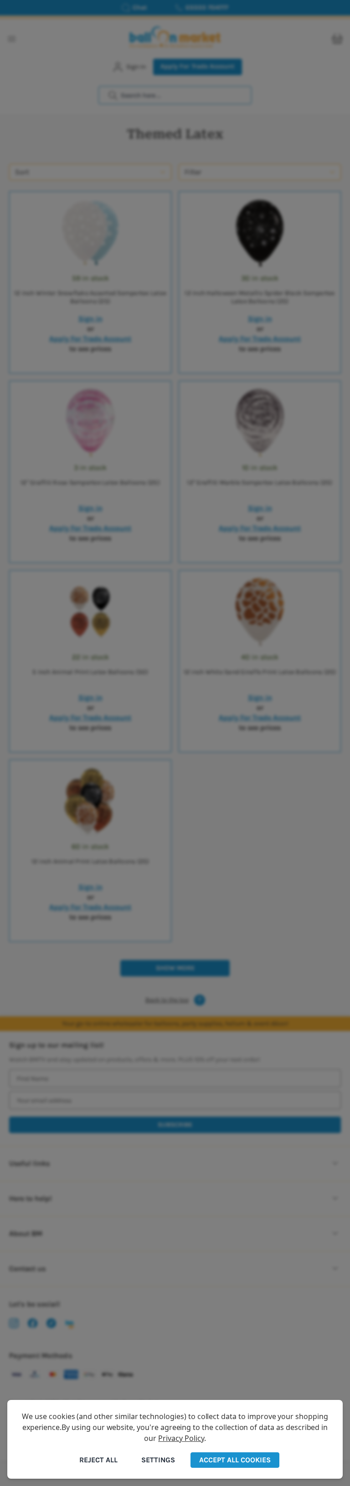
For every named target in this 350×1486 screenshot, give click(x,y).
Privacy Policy (181, 1438)
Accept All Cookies (235, 1459)
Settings (158, 1459)
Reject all (98, 1459)
